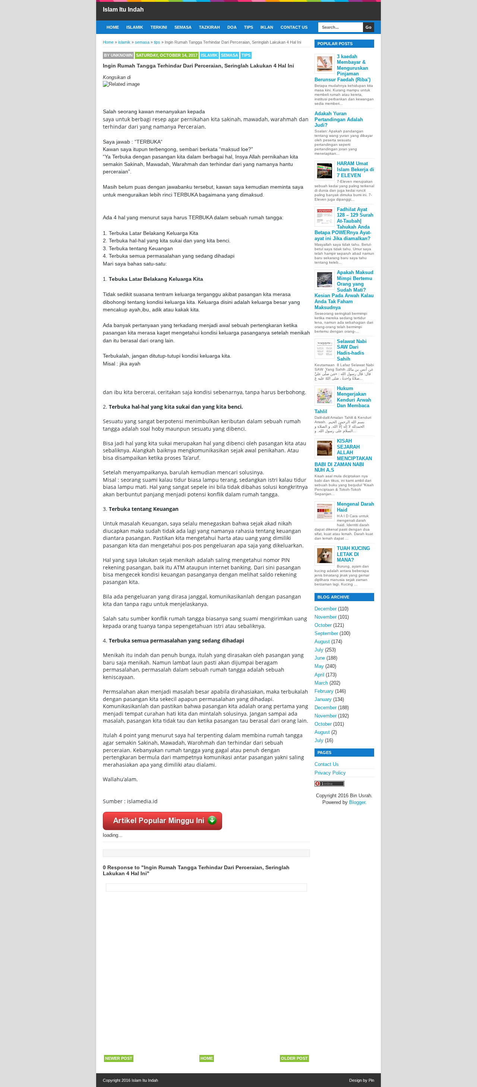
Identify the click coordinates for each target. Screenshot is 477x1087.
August (322, 641)
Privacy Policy (330, 773)
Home (113, 27)
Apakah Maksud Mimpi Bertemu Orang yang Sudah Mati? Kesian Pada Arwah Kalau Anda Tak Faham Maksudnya (344, 290)
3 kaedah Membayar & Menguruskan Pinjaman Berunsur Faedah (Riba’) (342, 68)
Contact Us (294, 27)
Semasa (183, 27)
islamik (209, 55)
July (319, 650)
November (326, 617)
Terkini (159, 27)
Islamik (134, 27)
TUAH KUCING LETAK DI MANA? (353, 554)
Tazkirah (209, 27)
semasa (229, 55)
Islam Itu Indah (123, 9)
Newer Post (118, 1058)
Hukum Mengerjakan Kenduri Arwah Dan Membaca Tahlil (343, 400)
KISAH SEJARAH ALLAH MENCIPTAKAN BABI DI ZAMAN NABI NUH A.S (343, 455)
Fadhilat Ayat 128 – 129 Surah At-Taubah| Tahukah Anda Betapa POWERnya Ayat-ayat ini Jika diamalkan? (344, 224)
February (324, 691)
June (320, 658)
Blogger (357, 802)
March (321, 683)
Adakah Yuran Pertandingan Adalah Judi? (339, 119)
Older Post (294, 1058)
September (326, 633)
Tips (248, 27)
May (319, 666)
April (319, 675)
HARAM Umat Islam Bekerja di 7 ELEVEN (355, 169)
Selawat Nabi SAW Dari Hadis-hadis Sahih (352, 350)
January (323, 699)
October (323, 625)
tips (245, 55)
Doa (232, 27)
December (326, 609)
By (118, 55)
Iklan (266, 27)
